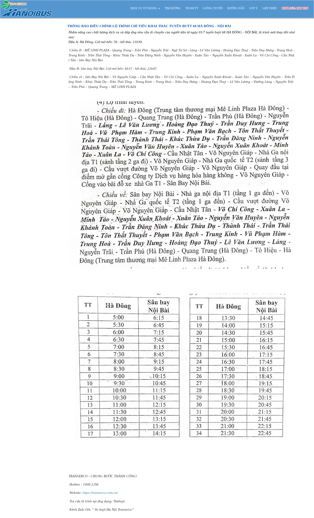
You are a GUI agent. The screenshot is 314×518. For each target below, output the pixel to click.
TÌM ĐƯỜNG (173, 8)
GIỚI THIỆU (269, 8)
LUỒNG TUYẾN (213, 8)
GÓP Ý (253, 8)
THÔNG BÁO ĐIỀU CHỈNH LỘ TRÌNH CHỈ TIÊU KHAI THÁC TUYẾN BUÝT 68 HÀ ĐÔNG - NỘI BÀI (149, 26)
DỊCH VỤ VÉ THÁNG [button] (144, 8)
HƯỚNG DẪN (236, 8)
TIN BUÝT (191, 8)
